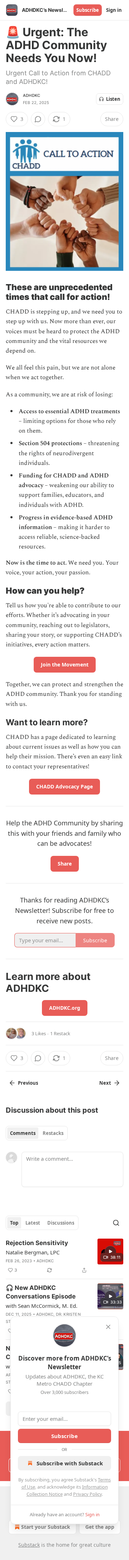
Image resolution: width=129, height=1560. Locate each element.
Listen (113, 99)
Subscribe (87, 10)
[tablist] (37, 1133)
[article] (64, 1256)
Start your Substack (45, 1526)
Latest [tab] (32, 1223)
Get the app (99, 1526)
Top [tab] (14, 1223)
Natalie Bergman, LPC (32, 1252)
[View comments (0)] (38, 119)
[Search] (116, 1223)
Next (105, 1083)
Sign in (114, 10)
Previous (28, 1083)
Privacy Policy (87, 1494)
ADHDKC (31, 95)
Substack (29, 1544)
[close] (108, 1327)
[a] (110, 1251)
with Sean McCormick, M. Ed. (41, 1305)
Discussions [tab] (60, 1223)
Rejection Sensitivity (37, 1242)
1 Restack (60, 1033)
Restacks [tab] (53, 1133)
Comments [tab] (22, 1133)
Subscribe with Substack (70, 1463)
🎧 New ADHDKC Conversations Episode (41, 1292)
